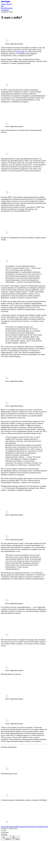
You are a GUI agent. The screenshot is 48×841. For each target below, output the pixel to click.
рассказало (20, 51)
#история (37, 827)
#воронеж (20, 827)
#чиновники (28, 827)
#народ (3, 827)
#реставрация (11, 827)
